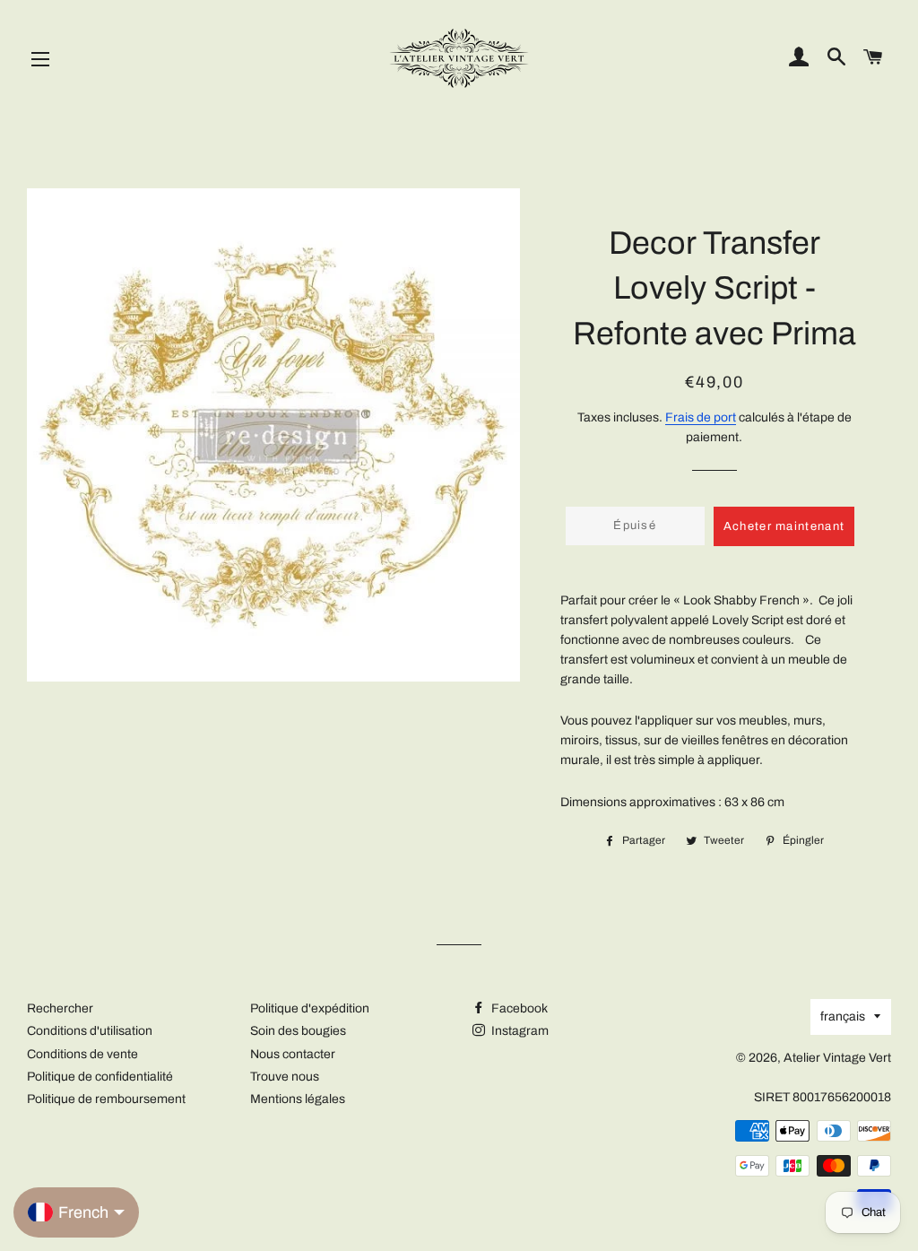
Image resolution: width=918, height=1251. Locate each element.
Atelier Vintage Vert (837, 1057)
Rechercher (60, 1008)
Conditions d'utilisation (89, 1031)
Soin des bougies (298, 1031)
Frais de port (700, 417)
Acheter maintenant (783, 526)
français (842, 1016)
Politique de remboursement (106, 1099)
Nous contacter (292, 1054)
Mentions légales (297, 1099)
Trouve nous (284, 1076)
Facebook (518, 1008)
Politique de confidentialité (100, 1076)
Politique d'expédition (309, 1008)
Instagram (519, 1031)
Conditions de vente (82, 1054)
